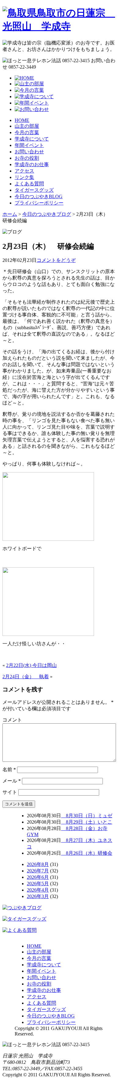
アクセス (24, 170)
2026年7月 (38, 870)
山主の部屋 (27, 126)
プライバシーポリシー (39, 202)
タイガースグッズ (34, 190)
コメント (12, 719)
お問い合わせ (29, 151)
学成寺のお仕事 (32, 164)
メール (11, 780)
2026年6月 (38, 877)
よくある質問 (29, 183)
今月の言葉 (27, 132)
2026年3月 (38, 896)
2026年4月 (38, 890)
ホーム (9, 214)
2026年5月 (38, 883)
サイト (9, 792)
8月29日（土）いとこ (86, 822)
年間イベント (29, 145)
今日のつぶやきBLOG (39, 196)
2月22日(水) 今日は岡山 (31, 665)
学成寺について (32, 138)
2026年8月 (38, 864)
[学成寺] (59, 26)
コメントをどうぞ (56, 260)
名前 (9, 769)
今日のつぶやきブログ (46, 214)
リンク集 (24, 177)
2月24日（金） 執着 (25, 676)
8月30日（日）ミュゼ (86, 815)
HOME (22, 120)
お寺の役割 (27, 158)
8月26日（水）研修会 (86, 853)
